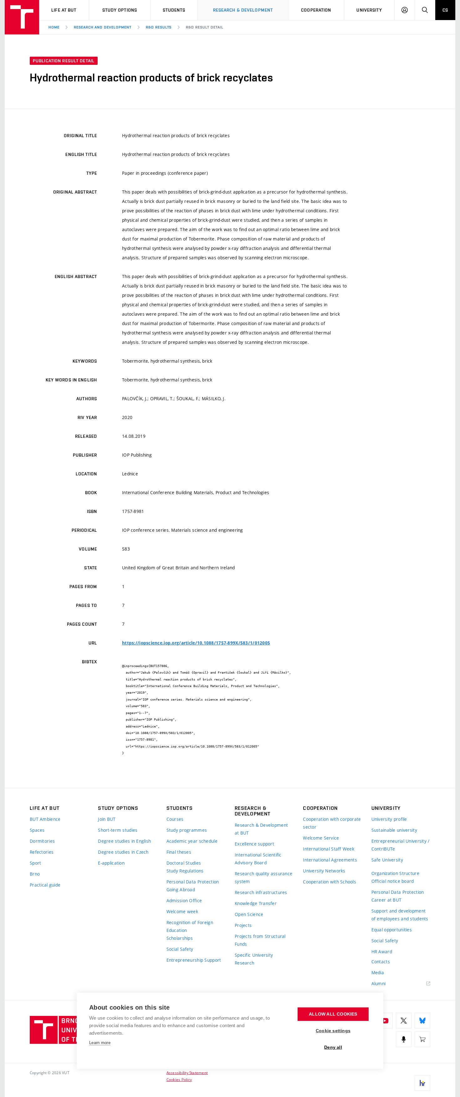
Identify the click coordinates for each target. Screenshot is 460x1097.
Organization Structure (395, 873)
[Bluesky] (422, 1020)
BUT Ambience (45, 819)
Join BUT (106, 819)
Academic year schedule (191, 841)
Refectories (42, 852)
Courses (175, 819)
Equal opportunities (391, 930)
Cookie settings (333, 1030)
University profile (389, 819)
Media (377, 972)
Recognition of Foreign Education (189, 926)
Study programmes (186, 830)
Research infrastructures (261, 892)
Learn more (99, 1042)
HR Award (381, 952)
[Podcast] (403, 1039)
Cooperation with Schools (329, 882)
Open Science (249, 914)
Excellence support (254, 844)
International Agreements (330, 860)
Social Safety (179, 949)
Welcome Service (321, 838)
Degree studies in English (124, 841)
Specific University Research (254, 959)
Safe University (387, 860)
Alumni (378, 983)
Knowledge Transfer (256, 903)
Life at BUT (63, 10)
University (369, 10)
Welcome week (182, 911)
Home (54, 27)
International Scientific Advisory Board (258, 859)
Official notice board (392, 881)
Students (174, 10)
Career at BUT (386, 900)
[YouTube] (385, 1020)
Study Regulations (185, 871)
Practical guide (45, 885)
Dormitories (42, 841)
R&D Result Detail (204, 27)
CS (445, 10)
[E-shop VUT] (422, 1039)
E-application (111, 863)
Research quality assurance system (263, 877)
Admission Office (184, 900)
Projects (243, 925)
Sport (35, 863)
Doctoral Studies (183, 863)
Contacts (380, 962)
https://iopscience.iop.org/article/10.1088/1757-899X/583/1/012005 (196, 643)
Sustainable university (394, 830)
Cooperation (316, 10)
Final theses (178, 852)
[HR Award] (422, 1083)
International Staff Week (328, 849)
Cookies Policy (179, 1079)
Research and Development (102, 27)
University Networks (324, 871)
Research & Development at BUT (261, 829)
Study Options (119, 10)
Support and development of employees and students (399, 915)
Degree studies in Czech (123, 852)
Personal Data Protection (192, 882)
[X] (403, 1020)
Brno (35, 874)
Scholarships (179, 938)
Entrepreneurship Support (193, 960)
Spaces (37, 830)
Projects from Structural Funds (260, 940)
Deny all (333, 1047)
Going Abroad (180, 890)
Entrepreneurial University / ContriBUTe (400, 845)
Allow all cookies (333, 1014)
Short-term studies (117, 830)
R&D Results (159, 27)
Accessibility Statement (187, 1072)
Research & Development (243, 10)
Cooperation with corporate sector (332, 823)
